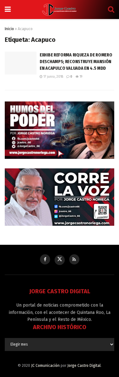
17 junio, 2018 (53, 77)
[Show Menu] (8, 9)
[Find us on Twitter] (60, 260)
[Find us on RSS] (74, 259)
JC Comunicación (45, 365)
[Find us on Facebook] (45, 259)
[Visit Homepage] (59, 9)
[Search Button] (111, 9)
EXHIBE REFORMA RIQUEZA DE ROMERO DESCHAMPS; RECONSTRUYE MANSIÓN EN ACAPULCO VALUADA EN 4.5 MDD (76, 61)
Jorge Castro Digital (84, 365)
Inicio (9, 29)
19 (80, 77)
